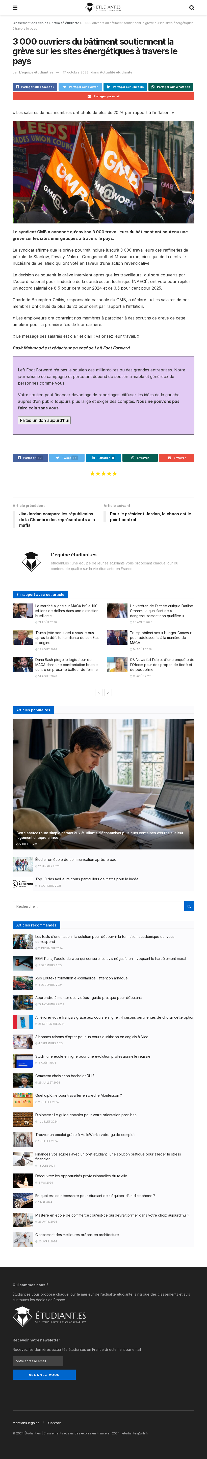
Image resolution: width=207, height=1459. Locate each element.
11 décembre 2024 (50, 948)
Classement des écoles (30, 23)
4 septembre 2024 (51, 1043)
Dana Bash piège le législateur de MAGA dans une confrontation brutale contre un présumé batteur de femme (66, 664)
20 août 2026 (142, 622)
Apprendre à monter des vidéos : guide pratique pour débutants (89, 997)
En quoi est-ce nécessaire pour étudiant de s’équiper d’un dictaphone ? (95, 1195)
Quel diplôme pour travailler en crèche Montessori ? (78, 1095)
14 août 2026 (142, 649)
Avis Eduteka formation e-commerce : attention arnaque (81, 978)
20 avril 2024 (47, 1241)
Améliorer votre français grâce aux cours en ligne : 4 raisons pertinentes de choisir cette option (114, 1017)
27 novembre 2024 (51, 1004)
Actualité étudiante (65, 23)
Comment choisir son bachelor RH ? (64, 1076)
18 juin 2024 (46, 1165)
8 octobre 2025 (49, 885)
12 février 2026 (49, 866)
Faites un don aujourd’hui (44, 420)
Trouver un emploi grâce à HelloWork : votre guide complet (85, 1134)
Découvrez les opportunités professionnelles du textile (81, 1176)
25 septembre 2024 (51, 1023)
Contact (54, 1423)
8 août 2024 (47, 1062)
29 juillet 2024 (49, 1082)
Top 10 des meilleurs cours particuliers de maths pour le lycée (87, 879)
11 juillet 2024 (48, 1102)
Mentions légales (26, 1423)
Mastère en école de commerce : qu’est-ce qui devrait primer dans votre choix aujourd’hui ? (112, 1215)
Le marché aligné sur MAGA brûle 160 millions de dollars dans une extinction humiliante (66, 611)
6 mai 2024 (45, 1182)
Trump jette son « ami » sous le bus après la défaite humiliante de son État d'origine (67, 638)
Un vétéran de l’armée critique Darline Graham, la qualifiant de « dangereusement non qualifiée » (161, 611)
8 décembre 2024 (50, 965)
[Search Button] (189, 906)
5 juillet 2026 (29, 844)
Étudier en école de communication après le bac (75, 859)
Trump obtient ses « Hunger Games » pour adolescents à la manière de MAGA (161, 638)
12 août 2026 (141, 676)
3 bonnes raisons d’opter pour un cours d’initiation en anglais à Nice (91, 1037)
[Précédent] (99, 692)
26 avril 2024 (47, 1221)
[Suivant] (108, 692)
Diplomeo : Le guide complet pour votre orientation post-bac (86, 1115)
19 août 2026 (47, 649)
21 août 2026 (47, 622)
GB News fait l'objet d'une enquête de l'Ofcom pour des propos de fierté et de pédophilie (162, 664)
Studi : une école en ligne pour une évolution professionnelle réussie (92, 1056)
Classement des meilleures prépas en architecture (77, 1235)
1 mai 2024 (45, 1202)
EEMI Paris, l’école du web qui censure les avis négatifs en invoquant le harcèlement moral (110, 958)
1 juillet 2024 (48, 1121)
